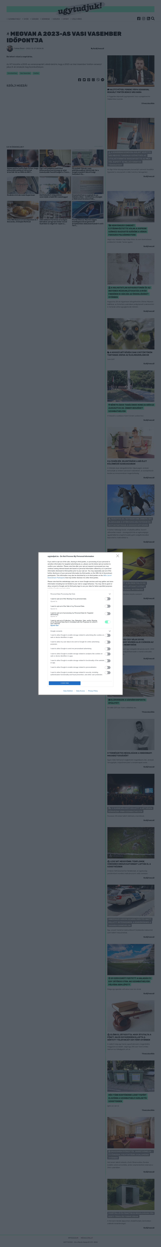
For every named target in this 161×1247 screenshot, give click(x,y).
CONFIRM (65, 683)
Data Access (80, 691)
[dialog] (80, 623)
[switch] (108, 598)
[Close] (118, 556)
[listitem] (80, 594)
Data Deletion (68, 691)
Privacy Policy (93, 691)
